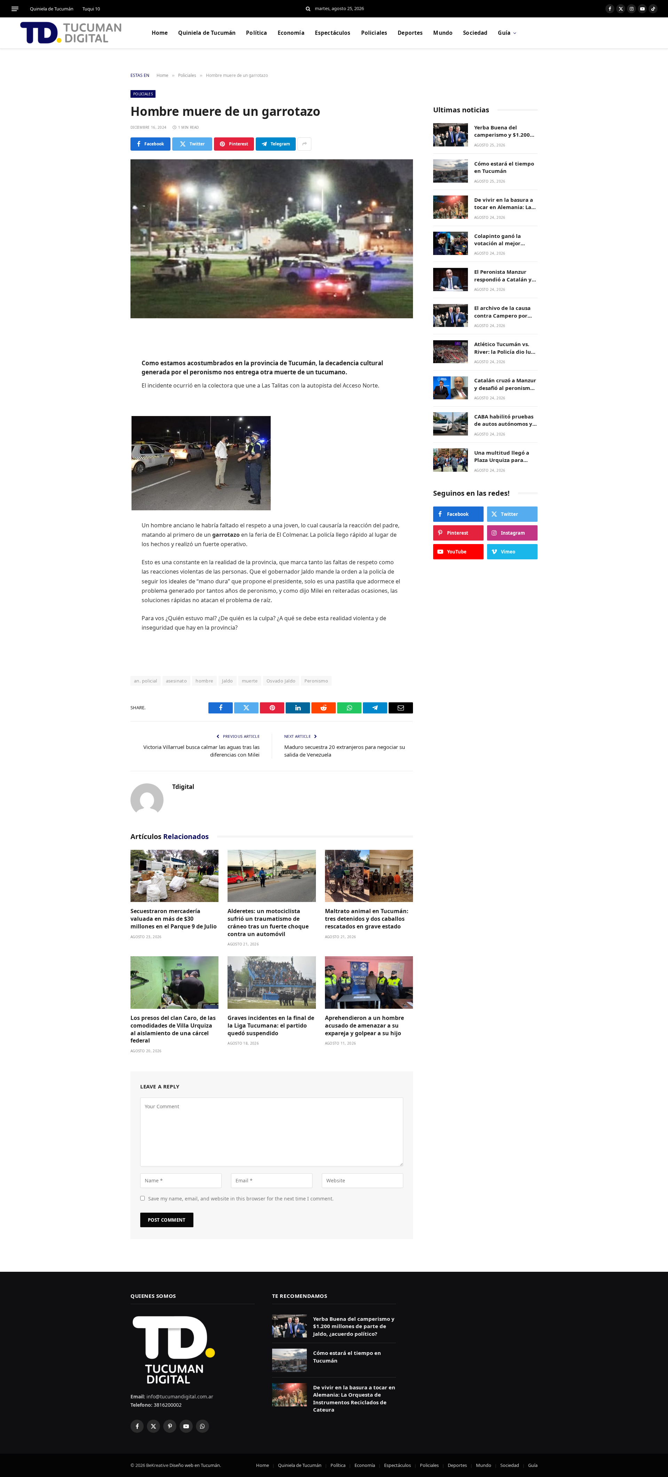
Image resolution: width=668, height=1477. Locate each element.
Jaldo (227, 681)
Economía (291, 33)
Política (256, 33)
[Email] (106, 441)
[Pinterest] (106, 406)
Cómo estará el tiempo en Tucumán (504, 167)
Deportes (410, 33)
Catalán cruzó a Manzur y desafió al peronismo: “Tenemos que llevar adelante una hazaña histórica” (505, 384)
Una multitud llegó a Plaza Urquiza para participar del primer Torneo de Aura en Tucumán (502, 456)
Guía (504, 33)
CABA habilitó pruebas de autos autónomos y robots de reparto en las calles (506, 420)
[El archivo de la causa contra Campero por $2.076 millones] (450, 315)
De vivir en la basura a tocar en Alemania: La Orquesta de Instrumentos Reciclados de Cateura (503, 203)
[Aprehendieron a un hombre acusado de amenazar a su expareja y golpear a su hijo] (369, 982)
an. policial (145, 681)
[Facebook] (106, 352)
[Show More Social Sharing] (304, 144)
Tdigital (183, 786)
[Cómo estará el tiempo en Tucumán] (450, 171)
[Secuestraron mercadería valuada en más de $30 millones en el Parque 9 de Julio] (174, 876)
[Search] (308, 9)
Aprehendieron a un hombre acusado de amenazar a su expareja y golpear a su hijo (364, 1025)
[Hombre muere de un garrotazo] (271, 238)
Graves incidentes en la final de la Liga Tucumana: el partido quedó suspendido (271, 1025)
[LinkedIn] (106, 388)
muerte (250, 681)
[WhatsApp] (106, 423)
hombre (204, 681)
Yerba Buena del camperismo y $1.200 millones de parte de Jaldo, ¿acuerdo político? (502, 131)
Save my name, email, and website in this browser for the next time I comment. (241, 1198)
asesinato (176, 681)
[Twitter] (106, 370)
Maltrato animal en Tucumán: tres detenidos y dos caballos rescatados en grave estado (366, 919)
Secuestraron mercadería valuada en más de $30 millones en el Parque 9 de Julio (173, 919)
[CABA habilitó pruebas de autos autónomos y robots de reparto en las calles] (450, 424)
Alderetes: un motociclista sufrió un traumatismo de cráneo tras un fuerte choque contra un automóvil (268, 922)
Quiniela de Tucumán (51, 9)
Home (160, 33)
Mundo (443, 33)
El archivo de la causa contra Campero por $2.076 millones (502, 312)
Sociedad (475, 33)
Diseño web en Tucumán (194, 1465)
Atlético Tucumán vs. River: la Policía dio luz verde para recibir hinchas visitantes (503, 348)
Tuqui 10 (91, 9)
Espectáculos (333, 33)
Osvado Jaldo (281, 681)
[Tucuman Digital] (71, 33)
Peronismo (316, 681)
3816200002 (167, 1405)
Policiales (374, 33)
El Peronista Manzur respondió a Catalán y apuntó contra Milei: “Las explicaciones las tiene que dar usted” (503, 276)
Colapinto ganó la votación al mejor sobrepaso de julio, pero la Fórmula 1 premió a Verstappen (505, 239)
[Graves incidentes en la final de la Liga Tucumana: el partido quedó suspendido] (272, 982)
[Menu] (14, 9)
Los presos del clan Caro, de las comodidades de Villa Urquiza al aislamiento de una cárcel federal (173, 1029)
